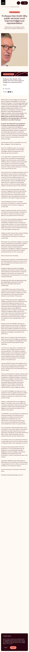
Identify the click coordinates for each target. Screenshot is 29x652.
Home (2, 6)
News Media (7, 6)
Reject (5, 647)
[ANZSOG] (3, 2)
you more (7, 640)
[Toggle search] (18, 3)
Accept (13, 647)
